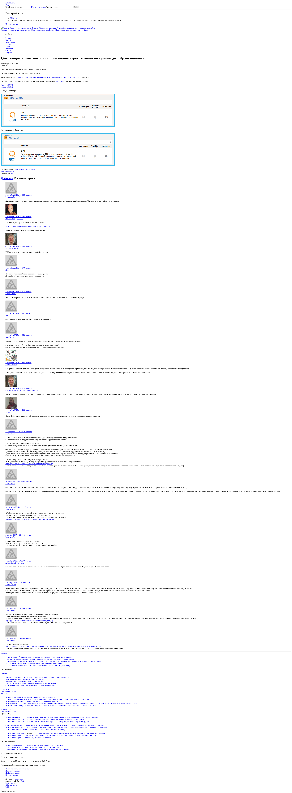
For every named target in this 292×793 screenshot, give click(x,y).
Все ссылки (5, 689)
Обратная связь (11, 785)
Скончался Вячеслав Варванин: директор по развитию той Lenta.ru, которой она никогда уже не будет (64, 725)
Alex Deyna (9, 337)
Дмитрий (17, 735)
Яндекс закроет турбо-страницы (37, 737)
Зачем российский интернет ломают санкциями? (24, 681)
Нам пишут (9, 48)
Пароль (41, 7)
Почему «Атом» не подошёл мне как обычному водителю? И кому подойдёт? (37, 749)
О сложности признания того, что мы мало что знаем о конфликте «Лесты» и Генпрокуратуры (61, 717)
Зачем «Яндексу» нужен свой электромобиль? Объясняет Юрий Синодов (38, 666)
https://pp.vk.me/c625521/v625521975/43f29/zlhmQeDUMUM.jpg (29, 519)
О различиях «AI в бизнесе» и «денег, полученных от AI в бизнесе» (34, 745)
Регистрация (10, 3)
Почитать (4, 673)
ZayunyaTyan (19, 719)
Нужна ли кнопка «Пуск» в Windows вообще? (48, 729)
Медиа (8, 38)
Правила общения (12, 771)
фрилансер (17, 725)
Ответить (27, 195)
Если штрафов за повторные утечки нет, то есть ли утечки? (33, 697)
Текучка (8, 52)
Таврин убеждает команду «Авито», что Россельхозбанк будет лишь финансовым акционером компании (66, 727)
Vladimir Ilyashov (20, 729)
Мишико (17, 717)
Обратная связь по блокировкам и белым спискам (24, 679)
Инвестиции (10, 42)
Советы (8, 50)
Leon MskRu (10, 434)
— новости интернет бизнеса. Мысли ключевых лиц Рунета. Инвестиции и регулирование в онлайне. (44, 30)
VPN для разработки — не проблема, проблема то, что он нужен (30, 683)
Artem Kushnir (10, 563)
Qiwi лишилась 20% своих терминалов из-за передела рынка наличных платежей (48, 77)
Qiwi (16, 169)
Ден (7, 270)
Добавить (7, 178)
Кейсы (7, 46)
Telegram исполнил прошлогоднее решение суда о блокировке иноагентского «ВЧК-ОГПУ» (60, 735)
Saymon (8, 412)
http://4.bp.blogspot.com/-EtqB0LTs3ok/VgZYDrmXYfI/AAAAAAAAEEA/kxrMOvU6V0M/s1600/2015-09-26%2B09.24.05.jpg (53, 646)
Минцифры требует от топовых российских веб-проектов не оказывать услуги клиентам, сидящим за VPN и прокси (53, 661)
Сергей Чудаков (11, 248)
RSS (7, 787)
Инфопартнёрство (12, 773)
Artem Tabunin (10, 294)
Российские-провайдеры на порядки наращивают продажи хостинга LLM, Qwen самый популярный (49, 699)
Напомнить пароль (38, 7)
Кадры (8, 44)
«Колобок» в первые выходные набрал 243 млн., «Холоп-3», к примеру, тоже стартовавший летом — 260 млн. (53, 706)
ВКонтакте (14, 18)
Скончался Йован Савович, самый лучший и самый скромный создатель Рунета (39, 657)
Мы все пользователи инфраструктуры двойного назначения (33, 663)
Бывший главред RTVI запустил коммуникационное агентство (34, 701)
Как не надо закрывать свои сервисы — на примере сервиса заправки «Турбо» (58, 721)
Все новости (6, 709)
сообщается (60, 81)
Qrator (22, 781)
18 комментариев (7, 171)
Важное (4, 653)
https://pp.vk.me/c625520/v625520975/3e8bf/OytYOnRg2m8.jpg (29, 464)
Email (7, 7)
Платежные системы (27, 169)
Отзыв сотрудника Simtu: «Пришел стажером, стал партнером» (32, 747)
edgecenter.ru (18, 779)
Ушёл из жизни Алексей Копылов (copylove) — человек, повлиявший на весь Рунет (40, 659)
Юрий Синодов (20, 733)
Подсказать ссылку (8, 691)
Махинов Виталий (12, 197)
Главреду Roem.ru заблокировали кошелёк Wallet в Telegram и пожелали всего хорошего (71, 733)
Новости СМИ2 (7, 85)
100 (6, 315)
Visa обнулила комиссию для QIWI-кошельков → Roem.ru (27, 227)
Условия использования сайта (17, 769)
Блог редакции (11, 783)
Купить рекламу (11, 24)
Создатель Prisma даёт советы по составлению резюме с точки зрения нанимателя (37, 677)
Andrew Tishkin (11, 365)
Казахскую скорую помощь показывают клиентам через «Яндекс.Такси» (55, 719)
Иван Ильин (10, 219)
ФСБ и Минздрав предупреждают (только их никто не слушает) (30, 685)
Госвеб (8, 40)
